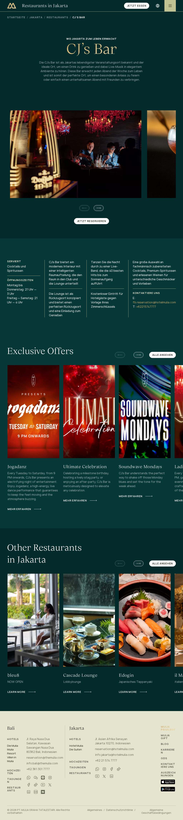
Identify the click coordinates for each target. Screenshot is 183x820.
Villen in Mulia (11, 759)
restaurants (57, 17)
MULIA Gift (165, 737)
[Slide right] (99, 208)
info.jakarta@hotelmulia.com (114, 755)
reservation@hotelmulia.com (114, 749)
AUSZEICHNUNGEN (168, 774)
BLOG (165, 744)
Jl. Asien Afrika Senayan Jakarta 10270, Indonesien (112, 741)
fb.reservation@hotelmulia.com (154, 302)
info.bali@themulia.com (42, 763)
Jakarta (36, 17)
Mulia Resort (11, 751)
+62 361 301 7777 (38, 769)
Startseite (16, 17)
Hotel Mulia (76, 746)
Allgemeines (94, 810)
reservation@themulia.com (44, 758)
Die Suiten (75, 749)
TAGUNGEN (14, 780)
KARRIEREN (168, 751)
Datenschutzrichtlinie (119, 810)
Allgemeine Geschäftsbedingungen (156, 811)
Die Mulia (12, 746)
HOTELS (13, 739)
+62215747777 (146, 307)
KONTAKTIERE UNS (168, 765)
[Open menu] (170, 5)
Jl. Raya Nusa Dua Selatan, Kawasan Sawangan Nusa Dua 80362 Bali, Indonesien (41, 745)
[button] (99, 208)
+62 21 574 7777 (106, 760)
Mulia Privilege (168, 728)
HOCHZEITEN (13, 772)
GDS (164, 758)
